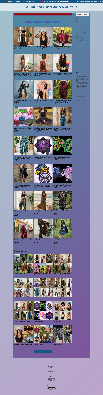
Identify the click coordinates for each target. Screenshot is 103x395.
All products (43, 351)
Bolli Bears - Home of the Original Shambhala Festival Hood (82, 79)
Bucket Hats (78, 46)
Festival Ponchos (80, 51)
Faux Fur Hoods (51, 377)
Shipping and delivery (81, 96)
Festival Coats (51, 370)
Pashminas (57, 22)
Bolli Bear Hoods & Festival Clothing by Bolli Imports (51, 6)
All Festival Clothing (51, 366)
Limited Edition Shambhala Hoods (82, 59)
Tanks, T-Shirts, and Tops (82, 63)
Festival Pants (39, 22)
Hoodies (78, 56)
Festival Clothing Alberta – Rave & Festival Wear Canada (82, 86)
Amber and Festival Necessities (80, 48)
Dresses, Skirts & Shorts (81, 65)
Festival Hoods (30, 22)
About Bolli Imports (51, 387)
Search (77, 23)
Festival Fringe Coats (81, 27)
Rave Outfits (79, 55)
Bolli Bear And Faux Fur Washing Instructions (81, 75)
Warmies (78, 67)
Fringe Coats (49, 22)
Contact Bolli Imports (51, 385)
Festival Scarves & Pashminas (80, 35)
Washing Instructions (51, 388)
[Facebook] (81, 101)
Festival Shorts (79, 53)
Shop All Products (51, 389)
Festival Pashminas (51, 371)
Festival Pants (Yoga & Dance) (81, 32)
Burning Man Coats (51, 379)
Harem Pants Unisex (80, 38)
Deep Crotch (79, 69)
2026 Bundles (79, 62)
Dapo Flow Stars (79, 44)
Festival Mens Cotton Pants (82, 42)
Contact (78, 92)
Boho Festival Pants (51, 380)
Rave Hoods (51, 376)
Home (77, 21)
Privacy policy (79, 94)
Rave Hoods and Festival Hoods (81, 90)
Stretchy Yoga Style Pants (82, 40)
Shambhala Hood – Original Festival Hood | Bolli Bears (82, 83)
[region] (51, 1)
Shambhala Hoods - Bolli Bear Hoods (81, 29)
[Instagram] (76, 101)
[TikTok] (79, 101)
